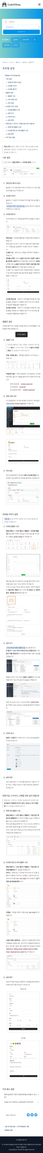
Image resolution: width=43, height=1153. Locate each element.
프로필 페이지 (12, 89)
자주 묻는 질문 (10, 137)
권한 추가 (11, 113)
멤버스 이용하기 (28, 62)
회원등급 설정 (8, 1130)
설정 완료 (11, 120)
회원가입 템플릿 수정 (14, 127)
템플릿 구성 (11, 96)
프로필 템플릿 (21, 334)
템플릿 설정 (9, 93)
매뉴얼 (7, 519)
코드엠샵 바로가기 (21, 1140)
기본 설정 (9, 79)
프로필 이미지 (12, 86)
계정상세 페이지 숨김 (14, 82)
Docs (12, 62)
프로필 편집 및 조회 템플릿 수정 (18, 130)
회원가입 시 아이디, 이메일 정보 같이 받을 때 (20, 124)
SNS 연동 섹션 (12, 99)
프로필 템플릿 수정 (14, 110)
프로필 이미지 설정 (12, 106)
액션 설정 (11, 103)
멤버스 (18, 62)
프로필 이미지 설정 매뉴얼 (15, 206)
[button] (39, 4)
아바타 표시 (11, 117)
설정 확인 (11, 134)
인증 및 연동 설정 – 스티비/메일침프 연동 (17, 1126)
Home (4, 62)
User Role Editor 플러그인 (16, 648)
